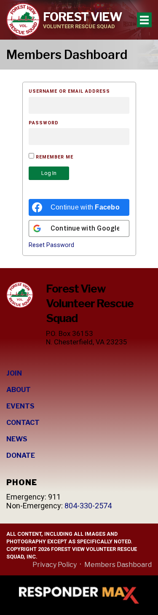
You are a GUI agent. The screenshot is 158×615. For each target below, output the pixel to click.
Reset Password (51, 245)
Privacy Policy (54, 565)
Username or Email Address (69, 91)
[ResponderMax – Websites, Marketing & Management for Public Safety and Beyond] (79, 595)
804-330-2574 (88, 505)
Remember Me (53, 157)
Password (44, 123)
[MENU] (144, 20)
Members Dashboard (118, 565)
